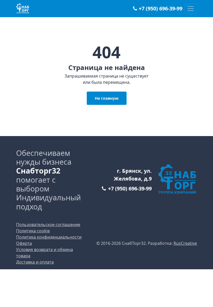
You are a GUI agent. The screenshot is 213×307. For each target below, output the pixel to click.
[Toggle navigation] (190, 8)
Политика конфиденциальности (49, 237)
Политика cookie (33, 231)
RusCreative (185, 243)
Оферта (24, 243)
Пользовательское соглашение (48, 224)
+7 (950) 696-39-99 (160, 8)
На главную (106, 98)
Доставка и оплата (35, 262)
